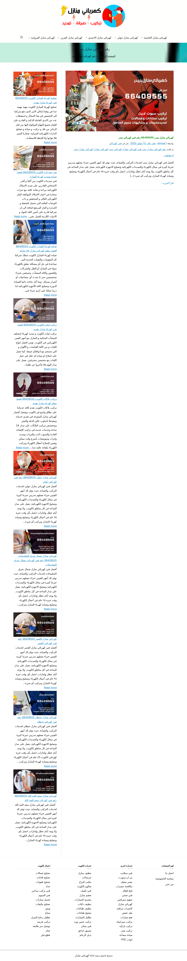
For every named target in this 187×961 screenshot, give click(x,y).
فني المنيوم (44, 895)
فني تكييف (86, 890)
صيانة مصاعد (125, 935)
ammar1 (162, 143)
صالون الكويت (84, 886)
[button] (142, 38)
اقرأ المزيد (168, 183)
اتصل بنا (169, 873)
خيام (48, 930)
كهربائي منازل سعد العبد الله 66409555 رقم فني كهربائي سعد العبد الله (36, 798)
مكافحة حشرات (124, 886)
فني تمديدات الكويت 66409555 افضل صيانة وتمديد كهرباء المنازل (36, 174)
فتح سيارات (126, 917)
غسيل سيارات (43, 899)
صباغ (47, 912)
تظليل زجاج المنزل (40, 917)
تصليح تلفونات (43, 882)
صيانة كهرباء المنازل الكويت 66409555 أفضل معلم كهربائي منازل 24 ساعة (36, 248)
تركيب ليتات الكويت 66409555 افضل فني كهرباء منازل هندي (37, 327)
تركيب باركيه (125, 926)
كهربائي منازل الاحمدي (99, 37)
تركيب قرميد (43, 921)
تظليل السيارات (83, 917)
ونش (47, 908)
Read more (50, 142)
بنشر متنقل (126, 882)
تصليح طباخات (84, 912)
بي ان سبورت (125, 877)
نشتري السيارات (83, 899)
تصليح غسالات (43, 873)
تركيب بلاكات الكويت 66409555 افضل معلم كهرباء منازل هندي (36, 401)
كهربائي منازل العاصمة (155, 37)
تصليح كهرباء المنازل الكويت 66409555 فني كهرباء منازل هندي (36, 100)
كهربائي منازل (101, 149)
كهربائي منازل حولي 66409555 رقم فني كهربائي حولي (35, 479)
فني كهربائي (115, 143)
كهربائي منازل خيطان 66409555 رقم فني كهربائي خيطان (37, 719)
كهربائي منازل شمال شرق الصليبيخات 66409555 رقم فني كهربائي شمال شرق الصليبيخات (35, 560)
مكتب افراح (85, 882)
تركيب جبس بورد (82, 921)
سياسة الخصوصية (165, 878)
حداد (48, 886)
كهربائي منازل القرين (71, 37)
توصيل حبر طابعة (41, 926)
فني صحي (127, 895)
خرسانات (86, 877)
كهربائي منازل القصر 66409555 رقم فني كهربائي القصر (37, 641)
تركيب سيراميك (124, 921)
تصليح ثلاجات (43, 877)
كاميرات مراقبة (124, 908)
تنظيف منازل (84, 873)
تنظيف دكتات (84, 904)
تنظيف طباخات (83, 908)
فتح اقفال (127, 890)
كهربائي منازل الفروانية (43, 37)
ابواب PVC (127, 939)
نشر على (143, 143)
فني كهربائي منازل (131, 149)
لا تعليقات (169, 155)
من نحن (169, 884)
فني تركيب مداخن (41, 890)
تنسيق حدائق (84, 930)
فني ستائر (86, 926)
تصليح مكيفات (43, 904)
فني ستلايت (126, 873)
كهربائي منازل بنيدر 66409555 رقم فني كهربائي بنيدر (146, 137)
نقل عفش (127, 912)
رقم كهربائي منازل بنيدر (154, 149)
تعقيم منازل (85, 895)
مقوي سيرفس (124, 899)
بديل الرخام (85, 935)
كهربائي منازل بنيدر (83, 149)
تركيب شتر (126, 930)
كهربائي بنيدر (115, 149)
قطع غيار (45, 935)
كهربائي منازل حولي (127, 37)
